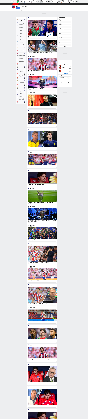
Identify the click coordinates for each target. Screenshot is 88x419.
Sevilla (60, 18)
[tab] (61, 46)
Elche (59, 37)
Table (65, 41)
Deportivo (60, 29)
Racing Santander (61, 24)
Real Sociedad (61, 38)
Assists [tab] (69, 45)
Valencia (60, 33)
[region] (65, 27)
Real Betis (60, 19)
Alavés (60, 20)
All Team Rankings (65, 68)
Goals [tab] (61, 45)
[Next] (77, 1)
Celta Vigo (60, 32)
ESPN (15, 4)
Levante (60, 36)
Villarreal (60, 28)
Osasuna (60, 23)
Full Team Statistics (65, 56)
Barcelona (60, 15)
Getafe (60, 27)
